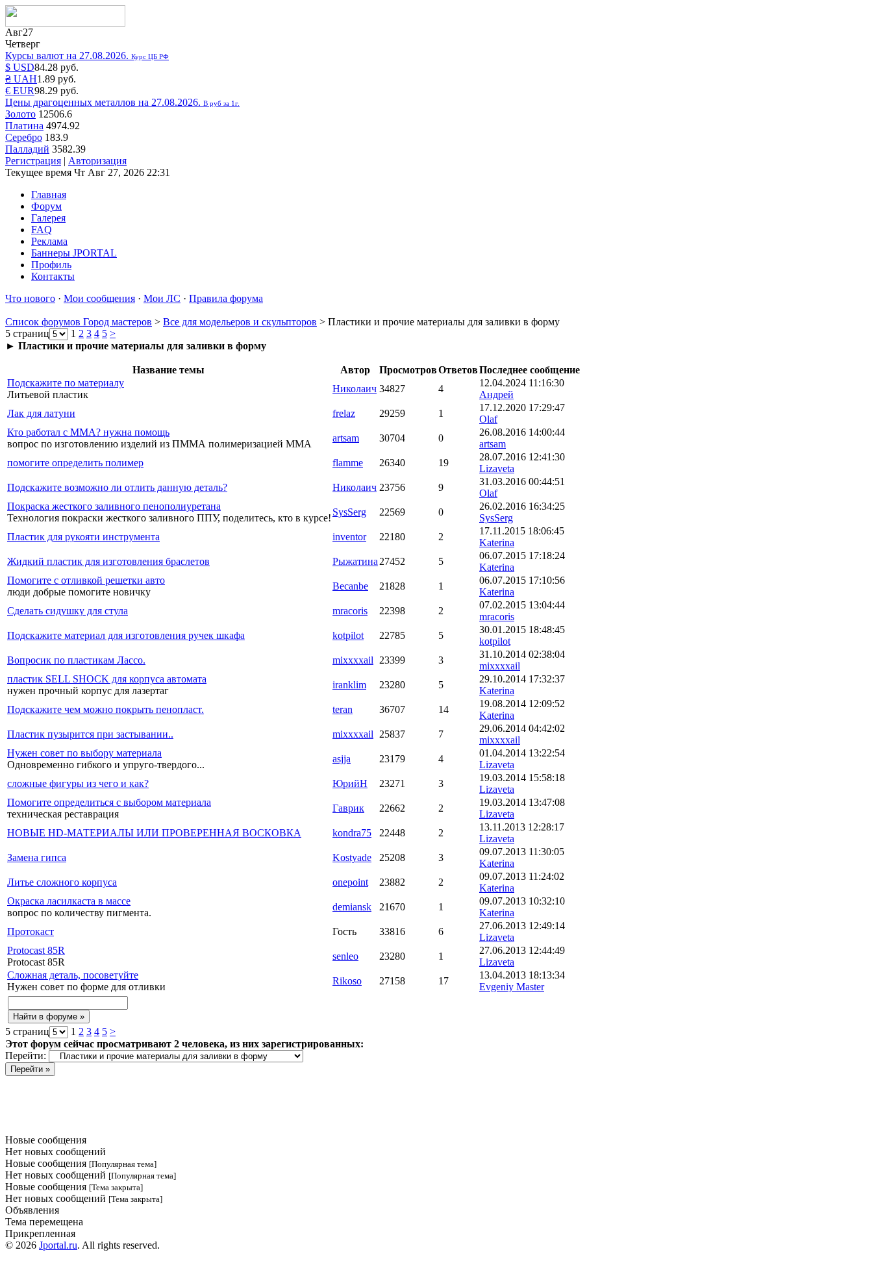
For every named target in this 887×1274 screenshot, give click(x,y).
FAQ (41, 229)
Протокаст (30, 931)
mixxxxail (352, 660)
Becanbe (350, 586)
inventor (349, 536)
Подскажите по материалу (65, 382)
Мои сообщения (99, 298)
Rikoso (347, 980)
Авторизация (97, 160)
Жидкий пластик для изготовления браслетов (108, 561)
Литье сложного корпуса (62, 882)
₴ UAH (21, 78)
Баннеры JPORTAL (74, 252)
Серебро (23, 137)
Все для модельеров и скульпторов (240, 321)
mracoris (350, 610)
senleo (345, 956)
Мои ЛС (162, 298)
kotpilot (348, 635)
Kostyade (351, 857)
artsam (345, 437)
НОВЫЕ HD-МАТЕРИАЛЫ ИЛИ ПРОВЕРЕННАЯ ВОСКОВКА (154, 832)
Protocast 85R (36, 950)
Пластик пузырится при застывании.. (90, 734)
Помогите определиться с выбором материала (109, 802)
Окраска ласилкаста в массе (69, 900)
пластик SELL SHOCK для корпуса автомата (106, 678)
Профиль (51, 264)
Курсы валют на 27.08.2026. (87, 55)
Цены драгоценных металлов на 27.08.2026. (122, 102)
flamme (347, 462)
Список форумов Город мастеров (78, 321)
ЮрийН (350, 783)
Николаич (354, 388)
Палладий (27, 149)
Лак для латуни (41, 413)
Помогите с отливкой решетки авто (86, 580)
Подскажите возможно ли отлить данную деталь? (117, 487)
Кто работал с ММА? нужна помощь (88, 432)
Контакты (53, 276)
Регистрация (33, 160)
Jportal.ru (58, 1245)
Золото (20, 113)
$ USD (19, 67)
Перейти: (25, 1055)
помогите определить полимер (75, 462)
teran (342, 709)
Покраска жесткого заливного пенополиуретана (114, 506)
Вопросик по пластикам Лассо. (76, 660)
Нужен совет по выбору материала (84, 752)
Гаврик (348, 808)
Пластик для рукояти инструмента (83, 536)
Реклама (49, 241)
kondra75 (351, 832)
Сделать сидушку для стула (67, 610)
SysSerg (349, 512)
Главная (48, 194)
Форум (46, 206)
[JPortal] (65, 23)
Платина (24, 125)
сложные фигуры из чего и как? (78, 783)
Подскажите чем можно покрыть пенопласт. (105, 709)
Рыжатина (355, 561)
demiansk (351, 906)
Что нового (30, 298)
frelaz (343, 413)
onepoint (350, 882)
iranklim (349, 684)
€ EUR (19, 90)
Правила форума (226, 298)
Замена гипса (36, 857)
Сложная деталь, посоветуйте (72, 974)
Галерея (48, 217)
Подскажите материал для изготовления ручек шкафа (126, 635)
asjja (341, 758)
